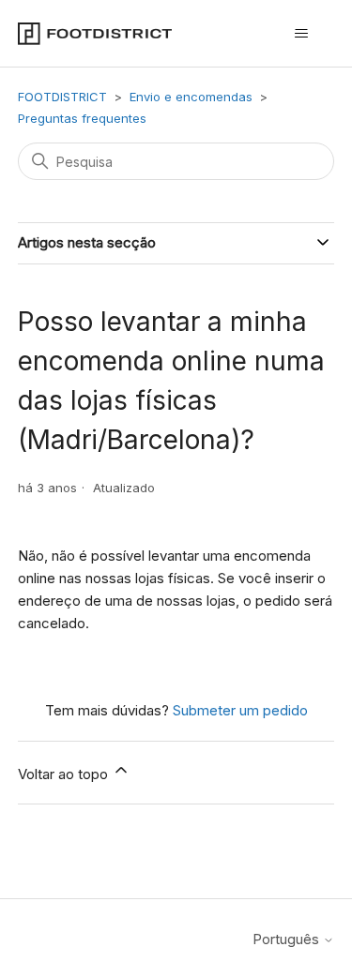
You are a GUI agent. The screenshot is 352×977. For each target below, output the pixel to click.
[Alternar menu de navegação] (301, 34)
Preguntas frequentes (82, 118)
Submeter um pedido (240, 710)
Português (288, 939)
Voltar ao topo (65, 774)
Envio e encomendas (193, 96)
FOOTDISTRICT (62, 96)
